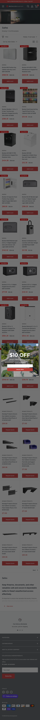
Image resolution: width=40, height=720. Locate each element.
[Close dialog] (37, 345)
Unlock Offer (20, 369)
